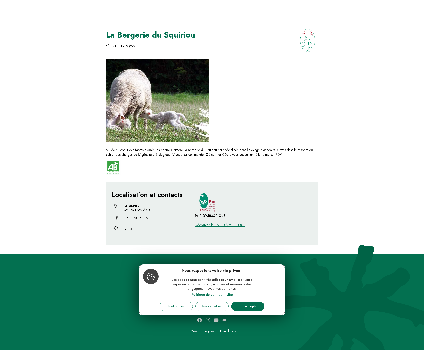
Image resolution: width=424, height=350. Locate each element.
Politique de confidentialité (212, 294)
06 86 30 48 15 (136, 218)
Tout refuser (176, 306)
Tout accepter (248, 306)
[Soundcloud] (224, 320)
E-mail (129, 228)
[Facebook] (199, 320)
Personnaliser (212, 306)
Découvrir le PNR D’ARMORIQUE (220, 224)
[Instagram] (207, 320)
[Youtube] (216, 320)
